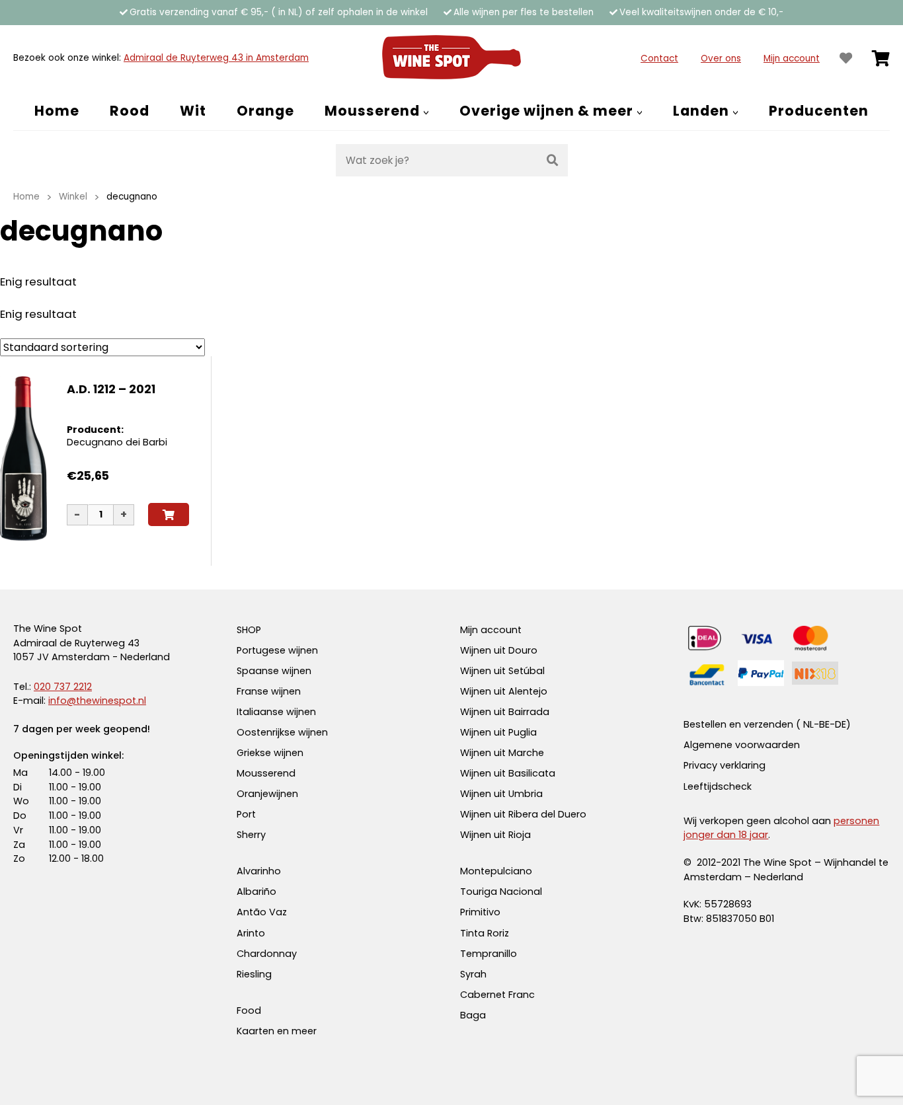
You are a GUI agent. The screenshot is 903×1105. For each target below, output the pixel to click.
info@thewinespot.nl (97, 700)
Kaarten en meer (277, 1031)
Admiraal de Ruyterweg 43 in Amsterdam (216, 58)
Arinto (251, 933)
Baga (473, 1015)
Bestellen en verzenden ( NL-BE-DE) (767, 724)
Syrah (473, 974)
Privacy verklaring (725, 765)
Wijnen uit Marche (502, 752)
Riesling (254, 974)
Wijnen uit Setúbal (502, 670)
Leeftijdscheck (718, 786)
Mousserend (266, 773)
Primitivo (480, 912)
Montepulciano (496, 871)
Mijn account (792, 58)
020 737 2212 (63, 686)
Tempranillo (488, 953)
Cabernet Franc (497, 994)
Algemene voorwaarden (742, 744)
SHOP (249, 629)
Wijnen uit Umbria (501, 793)
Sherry (251, 834)
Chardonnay (267, 953)
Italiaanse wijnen (276, 711)
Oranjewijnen (267, 793)
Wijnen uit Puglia (498, 732)
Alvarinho (259, 871)
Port (246, 814)
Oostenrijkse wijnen (282, 732)
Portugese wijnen (277, 650)
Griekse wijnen (270, 752)
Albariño (256, 891)
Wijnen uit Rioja (495, 834)
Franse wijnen (269, 691)
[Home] (451, 58)
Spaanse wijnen (274, 670)
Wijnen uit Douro (498, 650)
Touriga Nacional (501, 891)
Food (249, 1010)
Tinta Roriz (484, 933)
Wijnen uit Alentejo (503, 691)
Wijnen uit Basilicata (507, 773)
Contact (659, 58)
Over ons (721, 58)
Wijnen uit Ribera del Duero (523, 814)
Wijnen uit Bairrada (504, 711)
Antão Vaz (262, 912)
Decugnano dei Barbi (117, 442)
